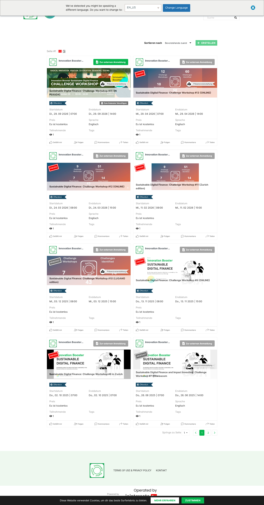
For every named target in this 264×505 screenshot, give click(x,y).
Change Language (176, 7)
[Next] (214, 433)
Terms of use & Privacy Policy (132, 470)
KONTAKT (161, 470)
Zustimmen (192, 500)
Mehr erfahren (164, 500)
